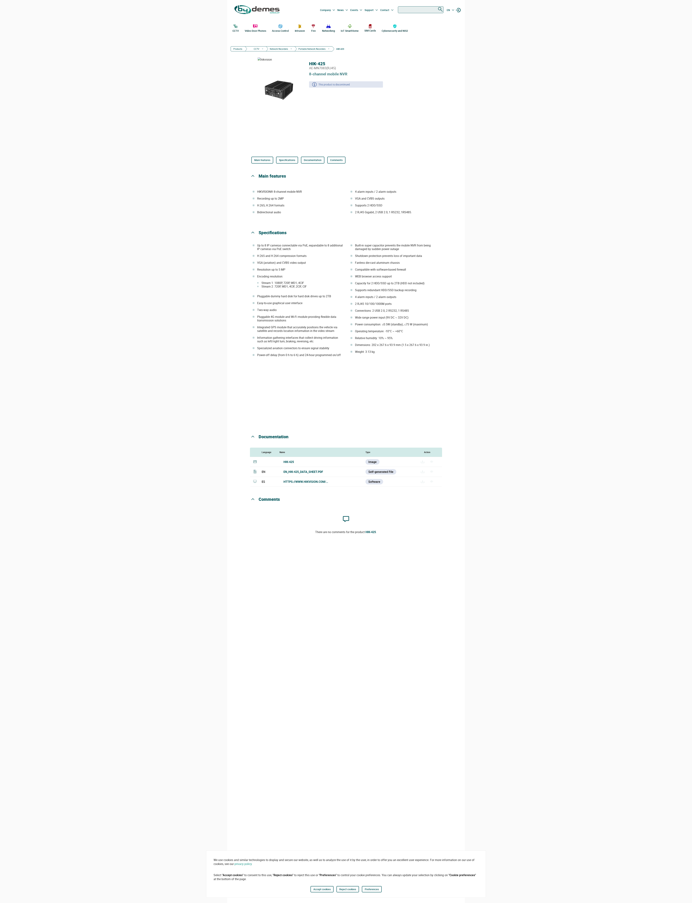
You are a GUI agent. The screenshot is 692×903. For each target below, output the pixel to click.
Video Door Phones (255, 30)
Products (237, 48)
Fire (313, 30)
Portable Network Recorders (311, 48)
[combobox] (420, 9)
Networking (328, 30)
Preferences (372, 889)
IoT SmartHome (350, 30)
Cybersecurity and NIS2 (395, 30)
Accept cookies (322, 889)
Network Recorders (279, 48)
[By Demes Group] (257, 10)
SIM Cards (370, 30)
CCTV (235, 30)
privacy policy (243, 864)
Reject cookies (347, 889)
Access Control (280, 30)
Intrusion (300, 30)
